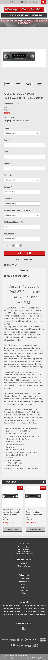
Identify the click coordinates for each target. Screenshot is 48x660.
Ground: (8, 199)
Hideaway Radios (24, 581)
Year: (7, 140)
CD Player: (9, 128)
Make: (7, 152)
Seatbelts (24, 584)
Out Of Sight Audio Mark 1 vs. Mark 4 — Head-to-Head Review (24, 614)
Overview (24, 270)
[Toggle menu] (3, 3)
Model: (7, 164)
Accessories (24, 590)
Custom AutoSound (10, 509)
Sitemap (25, 656)
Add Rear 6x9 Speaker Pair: (15, 222)
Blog (24, 593)
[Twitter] (13, 265)
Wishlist (24, 563)
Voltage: (8, 187)
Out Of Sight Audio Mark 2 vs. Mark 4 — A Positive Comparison (24, 606)
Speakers (24, 587)
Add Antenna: (10, 234)
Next (44, 58)
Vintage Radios (24, 578)
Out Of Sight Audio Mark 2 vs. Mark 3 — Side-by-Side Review (24, 611)
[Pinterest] (16, 265)
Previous (4, 58)
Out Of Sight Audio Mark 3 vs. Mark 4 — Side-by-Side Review (24, 608)
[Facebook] (5, 265)
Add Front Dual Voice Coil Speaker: (18, 210)
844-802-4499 (30, 1)
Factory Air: (9, 175)
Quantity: (7, 246)
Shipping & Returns (24, 566)
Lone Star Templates (35, 658)
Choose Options (13, 529)
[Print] (10, 265)
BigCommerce (16, 658)
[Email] (8, 265)
